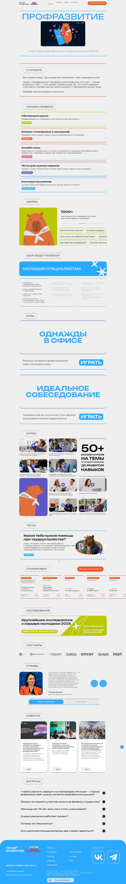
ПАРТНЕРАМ (74, 2)
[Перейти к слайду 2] (60, 561)
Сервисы (51, 861)
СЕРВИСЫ (59, 2)
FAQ (71, 861)
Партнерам (52, 865)
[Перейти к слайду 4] (63, 561)
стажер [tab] (81, 702)
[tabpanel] (63, 684)
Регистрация (75, 852)
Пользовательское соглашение (19, 875)
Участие (50, 856)
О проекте (52, 852)
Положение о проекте (15, 871)
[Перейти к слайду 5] (65, 561)
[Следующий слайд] (105, 546)
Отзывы (66, 2)
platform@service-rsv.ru (21, 865)
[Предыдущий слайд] (21, 546)
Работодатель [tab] (46, 702)
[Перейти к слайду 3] (62, 561)
